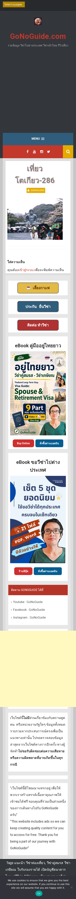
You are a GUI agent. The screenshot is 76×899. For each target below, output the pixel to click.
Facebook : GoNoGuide (29, 609)
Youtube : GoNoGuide (28, 602)
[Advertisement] (38, 93)
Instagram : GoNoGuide (29, 617)
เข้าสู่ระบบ (26, 270)
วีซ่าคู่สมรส (55, 863)
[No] (71, 887)
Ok (39, 893)
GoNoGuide (37, 190)
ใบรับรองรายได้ (28, 869)
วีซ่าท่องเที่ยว (35, 863)
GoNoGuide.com (38, 36)
